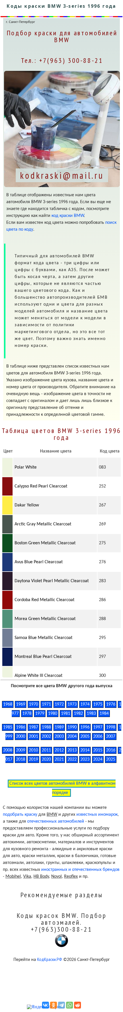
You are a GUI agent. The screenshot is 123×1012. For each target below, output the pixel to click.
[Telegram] (61, 1005)
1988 (46, 727)
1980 (52, 713)
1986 (20, 727)
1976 (110, 704)
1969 (20, 704)
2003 (59, 736)
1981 (65, 713)
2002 (46, 736)
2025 (110, 759)
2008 (7, 750)
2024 (97, 759)
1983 (91, 713)
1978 (26, 713)
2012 (59, 750)
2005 (85, 736)
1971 (46, 704)
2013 (72, 750)
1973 (72, 704)
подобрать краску (20, 814)
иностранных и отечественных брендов (80, 869)
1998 (110, 727)
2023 (85, 759)
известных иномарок (97, 814)
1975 (97, 704)
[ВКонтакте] (45, 1005)
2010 (33, 750)
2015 (97, 750)
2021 (59, 759)
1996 (85, 727)
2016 (110, 750)
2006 (97, 736)
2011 (46, 750)
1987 (33, 727)
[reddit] (77, 1005)
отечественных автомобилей (55, 821)
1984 (104, 713)
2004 (72, 736)
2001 (33, 736)
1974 (85, 704)
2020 (46, 759)
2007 (110, 736)
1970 (33, 704)
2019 (33, 759)
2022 (72, 759)
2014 (85, 750)
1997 (97, 727)
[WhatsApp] (69, 1005)
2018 (20, 759)
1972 (59, 704)
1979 (39, 713)
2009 (20, 750)
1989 (59, 727)
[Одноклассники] (53, 1005)
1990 (72, 727)
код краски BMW (67, 215)
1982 (78, 713)
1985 (7, 727)
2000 (20, 736)
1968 (7, 704)
